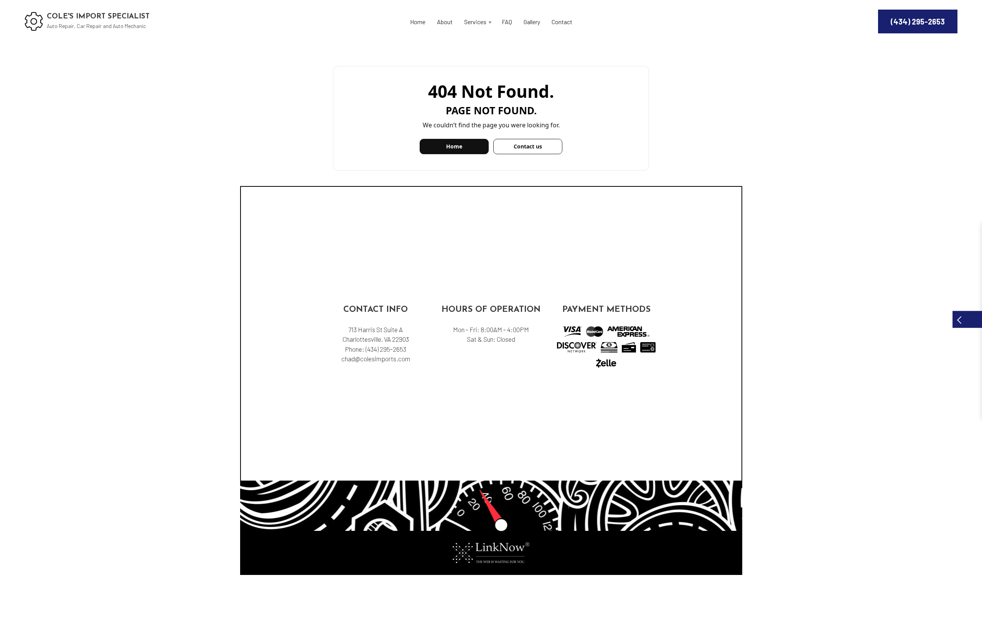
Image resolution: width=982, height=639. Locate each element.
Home (417, 21)
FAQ (507, 21)
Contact (562, 21)
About (445, 21)
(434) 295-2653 (918, 21)
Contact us (528, 146)
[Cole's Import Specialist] (34, 20)
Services (475, 21)
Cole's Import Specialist (98, 16)
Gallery (532, 21)
